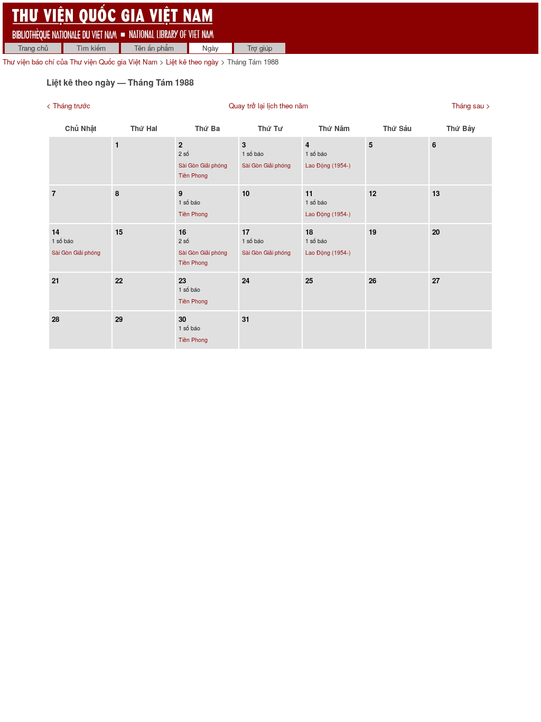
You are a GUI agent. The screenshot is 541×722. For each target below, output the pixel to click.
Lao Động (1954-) (328, 165)
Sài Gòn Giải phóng (203, 165)
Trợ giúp (259, 48)
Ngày (210, 48)
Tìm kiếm (91, 48)
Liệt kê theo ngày (192, 62)
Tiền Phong (193, 175)
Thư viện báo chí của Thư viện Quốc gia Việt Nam (80, 62)
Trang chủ (33, 48)
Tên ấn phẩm (154, 48)
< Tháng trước (68, 105)
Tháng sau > (471, 105)
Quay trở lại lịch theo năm (268, 105)
